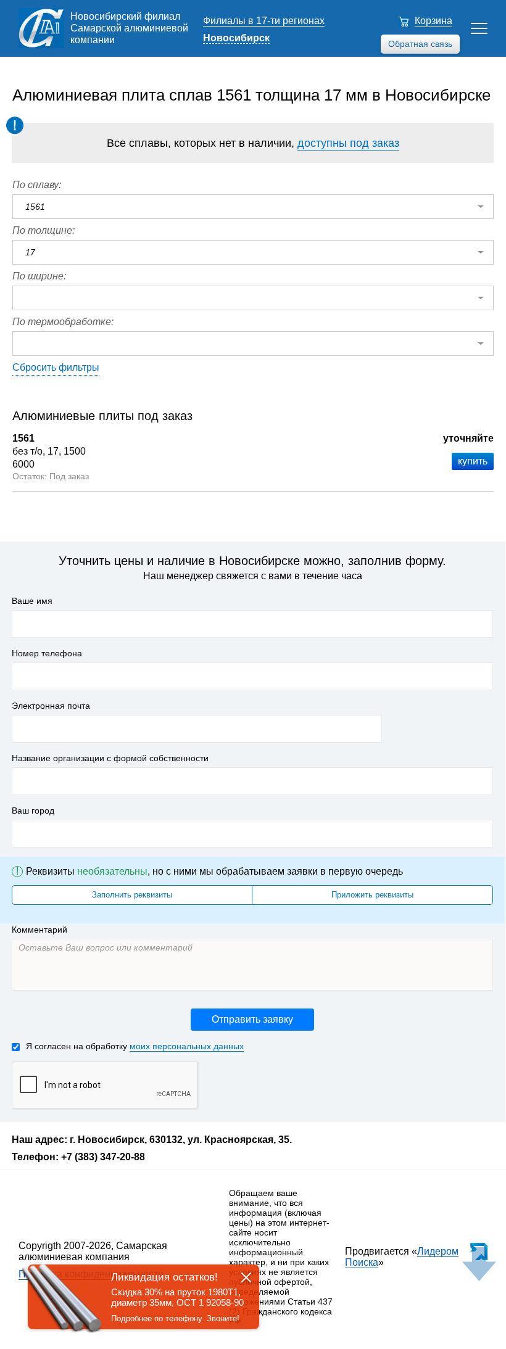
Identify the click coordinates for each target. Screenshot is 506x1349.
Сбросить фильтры (55, 367)
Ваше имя (32, 601)
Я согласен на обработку (135, 1046)
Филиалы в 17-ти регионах (264, 20)
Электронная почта (51, 706)
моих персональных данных (187, 1046)
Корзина (433, 20)
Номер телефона (47, 653)
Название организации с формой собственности (110, 758)
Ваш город (33, 810)
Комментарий (39, 929)
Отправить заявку (252, 1019)
